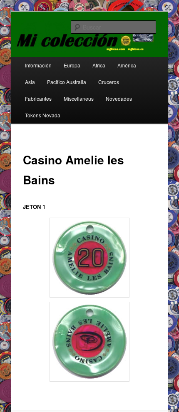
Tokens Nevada (42, 115)
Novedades (119, 98)
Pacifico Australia (66, 81)
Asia (30, 81)
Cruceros (108, 81)
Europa (72, 65)
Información (38, 65)
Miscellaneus (79, 98)
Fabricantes (38, 98)
